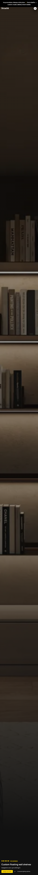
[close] (36, 2)
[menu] (35, 8)
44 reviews (14, 861)
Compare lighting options (23, 871)
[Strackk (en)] (5, 8)
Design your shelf (7, 871)
